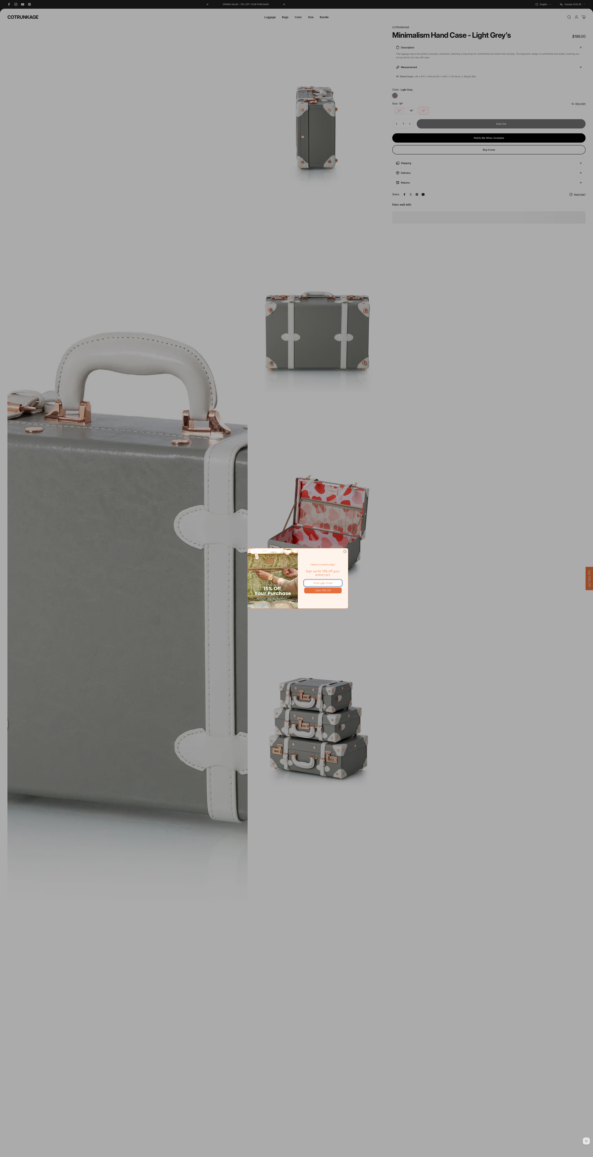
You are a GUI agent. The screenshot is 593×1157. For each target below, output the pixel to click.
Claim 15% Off (323, 590)
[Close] (345, 551)
